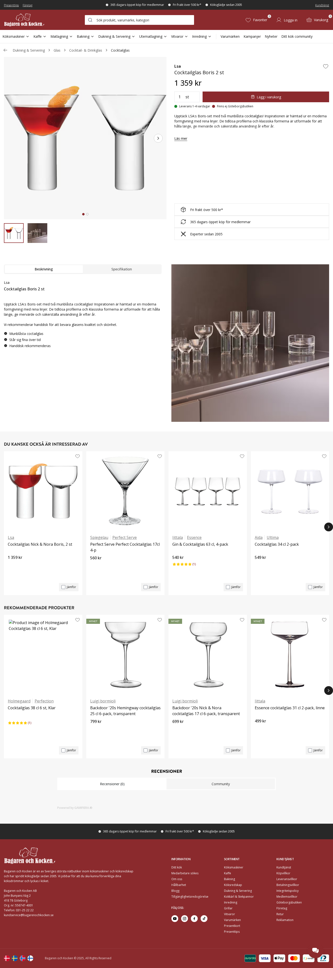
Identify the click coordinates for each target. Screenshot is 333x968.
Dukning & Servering (114, 36)
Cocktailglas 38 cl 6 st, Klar (32, 707)
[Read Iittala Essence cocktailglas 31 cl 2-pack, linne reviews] (260, 729)
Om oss (176, 879)
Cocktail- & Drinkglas (85, 50)
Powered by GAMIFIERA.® (74, 808)
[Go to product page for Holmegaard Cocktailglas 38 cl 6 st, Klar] (43, 654)
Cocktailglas (120, 50)
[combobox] (139, 20)
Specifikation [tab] (121, 269)
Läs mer (180, 138)
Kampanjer (252, 36)
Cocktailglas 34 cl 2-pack (277, 544)
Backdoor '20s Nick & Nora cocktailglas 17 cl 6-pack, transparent (206, 710)
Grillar (228, 908)
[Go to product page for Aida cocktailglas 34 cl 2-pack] (290, 491)
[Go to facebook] (194, 918)
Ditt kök (176, 867)
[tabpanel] (83, 316)
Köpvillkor (283, 873)
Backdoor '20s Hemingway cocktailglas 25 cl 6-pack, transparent (125, 710)
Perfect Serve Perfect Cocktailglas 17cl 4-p (125, 547)
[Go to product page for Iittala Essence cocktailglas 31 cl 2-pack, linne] (290, 654)
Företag (27, 5)
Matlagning (59, 36)
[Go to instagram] (184, 918)
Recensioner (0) (112, 784)
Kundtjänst (322, 5)
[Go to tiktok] (204, 918)
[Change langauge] (7, 958)
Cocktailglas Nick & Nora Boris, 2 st (40, 544)
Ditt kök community (297, 36)
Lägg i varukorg (269, 97)
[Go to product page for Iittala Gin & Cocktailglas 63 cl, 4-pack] (207, 491)
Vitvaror (177, 36)
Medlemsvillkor (286, 896)
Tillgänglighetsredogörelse (189, 896)
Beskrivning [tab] (44, 269)
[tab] (83, 214)
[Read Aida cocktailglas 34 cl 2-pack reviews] (260, 565)
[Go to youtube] (174, 918)
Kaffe (37, 36)
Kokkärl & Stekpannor (239, 896)
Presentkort (232, 926)
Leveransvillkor (286, 879)
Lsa (177, 66)
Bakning (83, 36)
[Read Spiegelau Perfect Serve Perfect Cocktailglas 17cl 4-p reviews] (95, 566)
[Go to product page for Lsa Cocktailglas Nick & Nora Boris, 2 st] (43, 491)
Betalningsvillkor (287, 885)
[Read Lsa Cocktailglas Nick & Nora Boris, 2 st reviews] (13, 565)
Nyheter (271, 36)
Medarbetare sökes (184, 873)
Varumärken (230, 36)
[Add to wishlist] (325, 66)
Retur (280, 914)
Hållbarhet (178, 885)
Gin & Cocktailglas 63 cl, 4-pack (200, 544)
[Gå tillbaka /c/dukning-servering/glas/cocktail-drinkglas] (5, 50)
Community (221, 784)
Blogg (175, 891)
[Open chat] (315, 950)
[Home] (24, 20)
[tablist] (83, 269)
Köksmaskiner (13, 36)
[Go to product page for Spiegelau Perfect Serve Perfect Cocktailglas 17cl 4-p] (125, 491)
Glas (57, 50)
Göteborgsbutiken (289, 902)
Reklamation (285, 920)
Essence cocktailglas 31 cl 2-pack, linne (290, 707)
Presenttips (11, 5)
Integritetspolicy (287, 891)
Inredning (199, 36)
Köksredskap (233, 885)
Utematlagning (150, 36)
